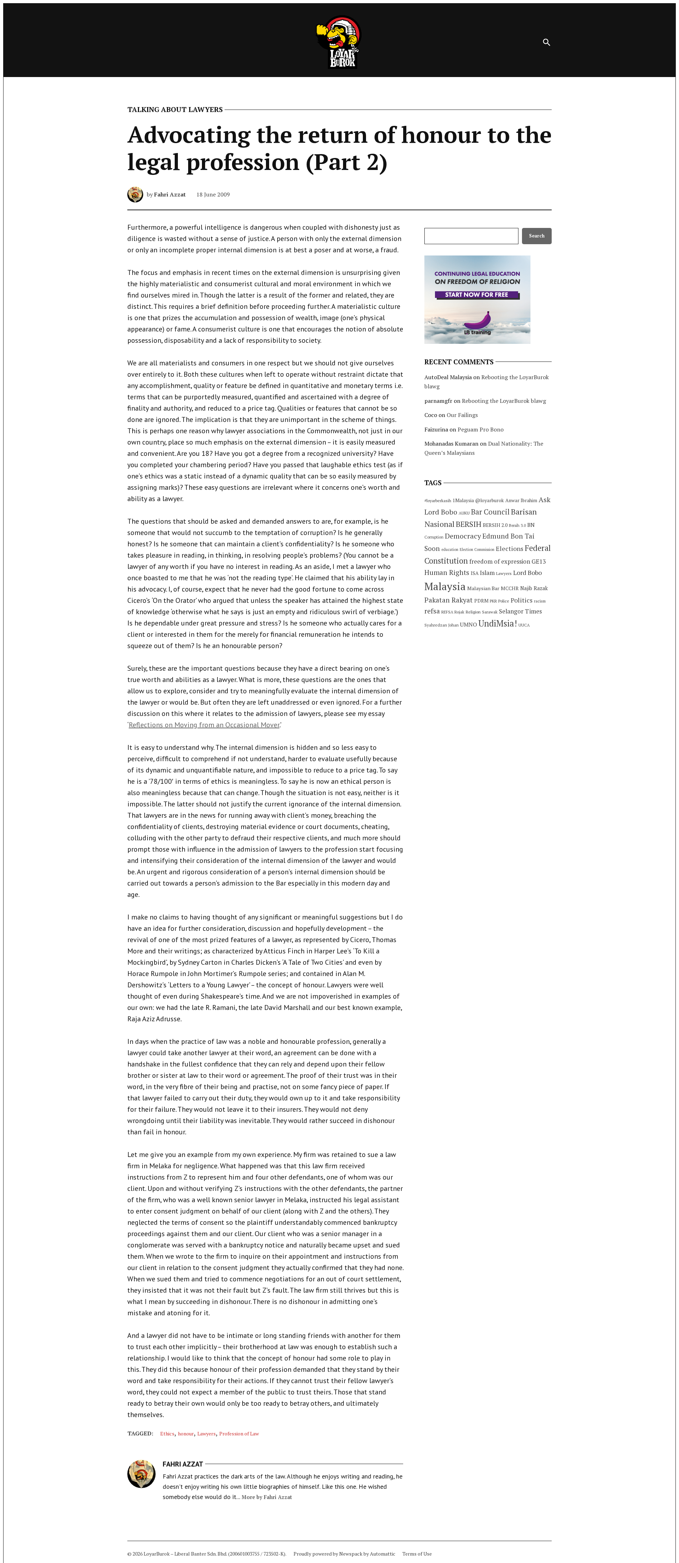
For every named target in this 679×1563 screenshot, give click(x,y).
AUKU (464, 513)
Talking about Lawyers (175, 109)
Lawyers (206, 1433)
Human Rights (446, 572)
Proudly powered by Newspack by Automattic (344, 1553)
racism (540, 601)
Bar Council (490, 512)
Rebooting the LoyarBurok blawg (504, 401)
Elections (509, 548)
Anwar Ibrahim (521, 500)
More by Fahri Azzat (267, 1497)
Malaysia (445, 586)
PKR (493, 601)
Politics (522, 600)
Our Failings (462, 415)
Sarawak (490, 612)
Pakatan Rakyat (448, 600)
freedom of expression (499, 561)
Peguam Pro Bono (481, 429)
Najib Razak (534, 588)
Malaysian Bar (483, 588)
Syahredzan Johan (441, 625)
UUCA (524, 625)
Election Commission (477, 549)
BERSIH (468, 524)
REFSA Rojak (452, 612)
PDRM (481, 601)
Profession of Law (239, 1433)
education (449, 549)
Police (503, 601)
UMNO (468, 624)
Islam (487, 573)
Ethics (167, 1433)
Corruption (433, 537)
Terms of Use (417, 1553)
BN (531, 524)
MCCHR (510, 588)
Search (537, 236)
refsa (432, 611)
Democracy (463, 536)
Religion (473, 612)
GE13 (539, 561)
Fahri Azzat (170, 194)
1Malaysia (463, 500)
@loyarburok (489, 500)
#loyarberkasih (437, 500)
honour (186, 1433)
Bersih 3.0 (517, 525)
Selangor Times (520, 611)
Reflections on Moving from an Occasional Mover (204, 724)
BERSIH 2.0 (495, 525)
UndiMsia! (497, 623)
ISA (474, 573)
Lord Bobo (527, 572)
